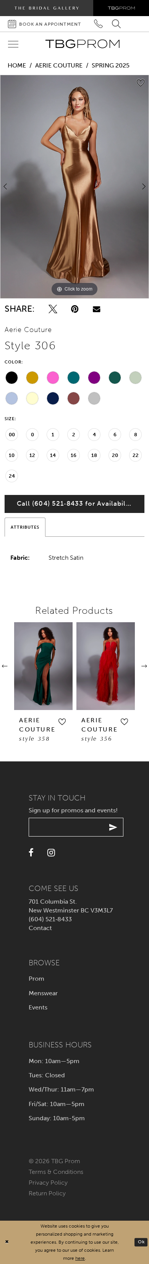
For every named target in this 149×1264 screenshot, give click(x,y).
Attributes (25, 527)
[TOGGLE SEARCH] (116, 24)
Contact (40, 928)
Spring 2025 (111, 65)
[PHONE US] (99, 24)
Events (38, 1007)
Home (17, 65)
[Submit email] (113, 827)
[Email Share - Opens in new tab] (96, 309)
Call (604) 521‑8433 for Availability (75, 503)
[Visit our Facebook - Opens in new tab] (31, 852)
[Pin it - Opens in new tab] (75, 309)
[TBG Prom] (82, 43)
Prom (36, 978)
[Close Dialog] (7, 1242)
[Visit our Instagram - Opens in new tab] (51, 852)
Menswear (43, 993)
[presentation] (43, 666)
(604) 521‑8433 (50, 919)
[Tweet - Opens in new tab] (53, 309)
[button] (62, 722)
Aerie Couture (59, 65)
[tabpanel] (74, 186)
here (80, 1258)
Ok (141, 1242)
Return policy (47, 1193)
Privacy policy (48, 1182)
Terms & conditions (56, 1171)
